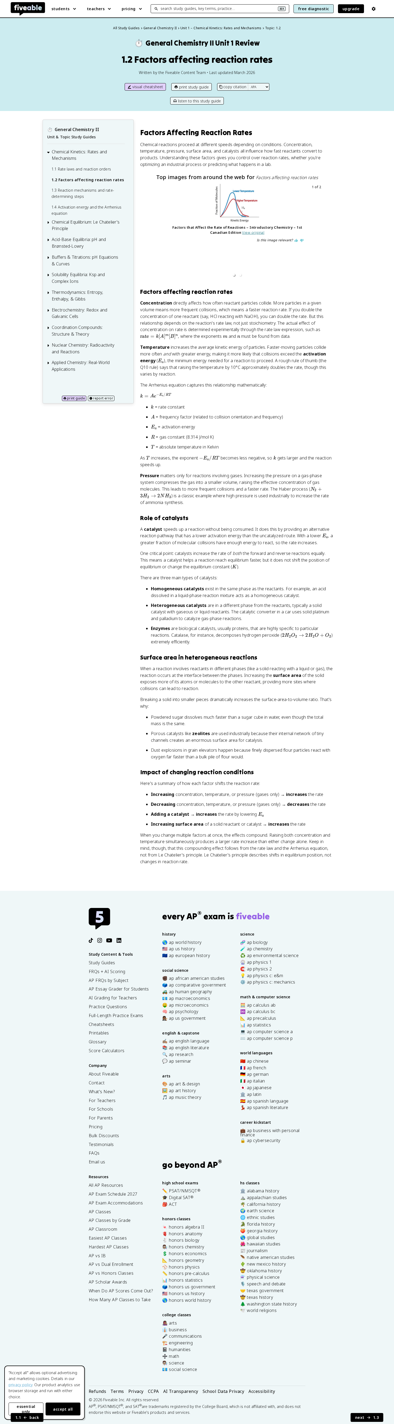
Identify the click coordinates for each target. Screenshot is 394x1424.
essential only (26, 1409)
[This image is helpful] (296, 240)
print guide (76, 398)
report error (103, 398)
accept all (63, 1409)
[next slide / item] (318, 232)
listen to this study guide (199, 100)
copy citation (234, 86)
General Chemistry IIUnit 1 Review (196, 43)
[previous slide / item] (155, 232)
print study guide (194, 87)
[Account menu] (373, 8)
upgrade (351, 8)
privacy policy (20, 1384)
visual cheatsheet (147, 86)
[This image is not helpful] (301, 240)
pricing (128, 8)
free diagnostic (313, 8)
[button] (234, 275)
